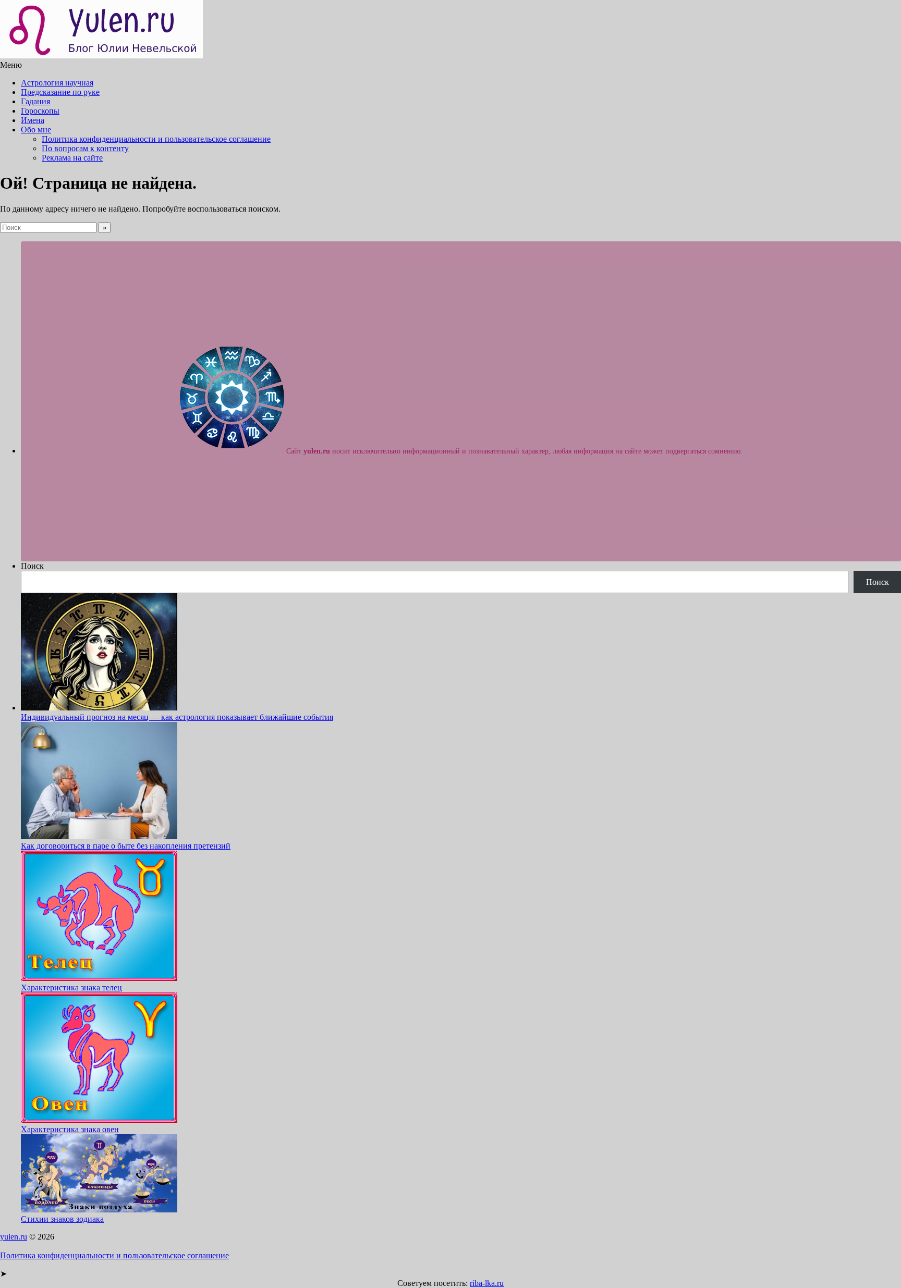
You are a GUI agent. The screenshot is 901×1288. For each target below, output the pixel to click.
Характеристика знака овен (70, 1129)
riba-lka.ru (487, 1283)
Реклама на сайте (72, 157)
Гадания (35, 101)
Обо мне (36, 129)
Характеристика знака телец (71, 987)
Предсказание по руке (60, 92)
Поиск (32, 565)
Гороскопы (40, 110)
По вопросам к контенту (85, 148)
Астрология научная (57, 82)
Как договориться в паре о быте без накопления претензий (125, 845)
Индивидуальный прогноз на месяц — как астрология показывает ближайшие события (177, 717)
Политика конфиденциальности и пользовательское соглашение (156, 138)
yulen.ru (13, 1236)
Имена (32, 120)
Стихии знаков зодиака (62, 1219)
